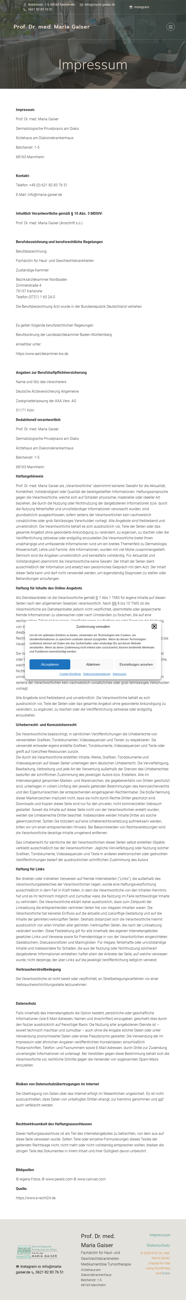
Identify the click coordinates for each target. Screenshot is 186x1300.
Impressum (119, 674)
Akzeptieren (50, 664)
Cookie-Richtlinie (70, 674)
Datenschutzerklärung (96, 674)
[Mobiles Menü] (170, 27)
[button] (154, 626)
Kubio (166, 1273)
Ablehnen (93, 664)
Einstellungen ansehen (136, 664)
